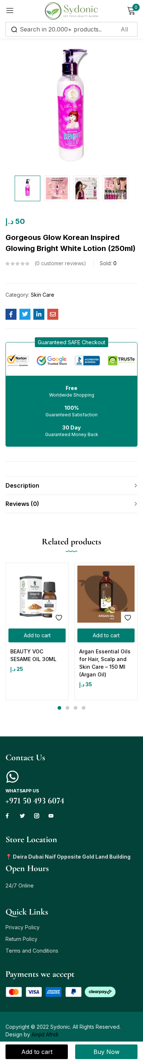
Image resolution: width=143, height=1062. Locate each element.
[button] (71, 342)
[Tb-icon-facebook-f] (8, 815)
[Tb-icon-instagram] (36, 815)
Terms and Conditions (32, 950)
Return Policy (21, 939)
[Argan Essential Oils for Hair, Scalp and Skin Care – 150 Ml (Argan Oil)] (106, 594)
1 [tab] (59, 708)
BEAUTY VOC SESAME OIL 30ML (33, 655)
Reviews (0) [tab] (22, 503)
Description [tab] (22, 485)
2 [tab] (67, 708)
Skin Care (42, 295)
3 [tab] (75, 708)
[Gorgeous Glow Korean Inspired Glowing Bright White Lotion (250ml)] (11, 314)
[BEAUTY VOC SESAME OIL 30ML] (37, 594)
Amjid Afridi (45, 1034)
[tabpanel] (37, 631)
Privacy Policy (23, 927)
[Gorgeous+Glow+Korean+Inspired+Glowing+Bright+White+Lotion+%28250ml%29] (24, 314)
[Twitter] (22, 815)
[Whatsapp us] (12, 777)
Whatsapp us (22, 790)
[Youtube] (51, 815)
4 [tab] (83, 708)
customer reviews (60, 263)
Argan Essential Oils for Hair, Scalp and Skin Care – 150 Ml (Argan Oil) (105, 663)
